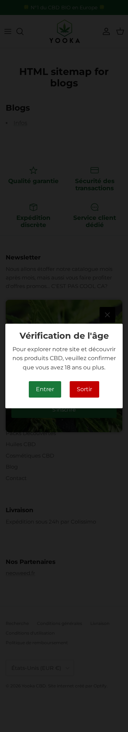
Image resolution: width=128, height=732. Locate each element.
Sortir (84, 389)
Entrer (45, 389)
